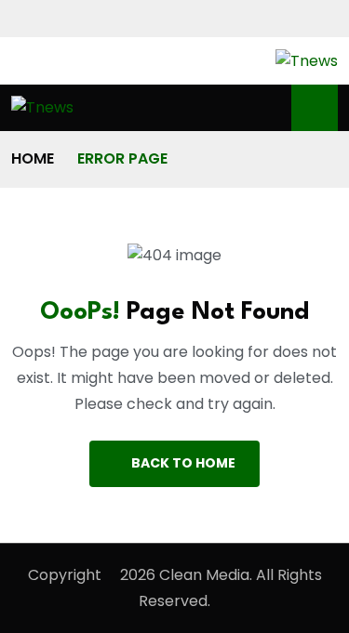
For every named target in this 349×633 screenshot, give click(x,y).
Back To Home (183, 463)
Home (32, 158)
